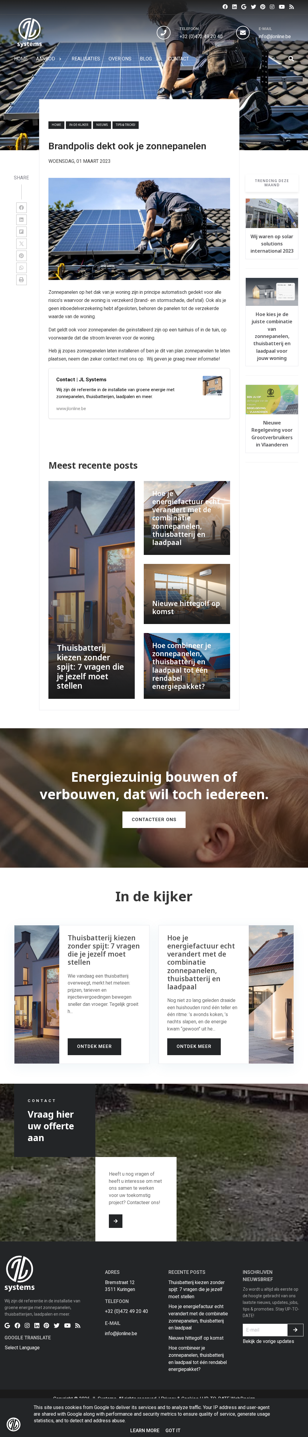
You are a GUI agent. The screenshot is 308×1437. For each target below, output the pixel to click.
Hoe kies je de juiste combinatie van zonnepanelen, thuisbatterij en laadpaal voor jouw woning (272, 336)
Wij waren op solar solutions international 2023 (272, 243)
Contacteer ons (154, 819)
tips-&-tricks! (125, 124)
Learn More (144, 1430)
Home (56, 124)
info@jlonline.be (275, 36)
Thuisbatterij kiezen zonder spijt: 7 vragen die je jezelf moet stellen (196, 1289)
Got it (172, 1430)
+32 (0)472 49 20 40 (201, 36)
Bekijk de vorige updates (268, 1341)
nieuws (102, 124)
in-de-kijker (78, 124)
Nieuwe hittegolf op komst (195, 1338)
